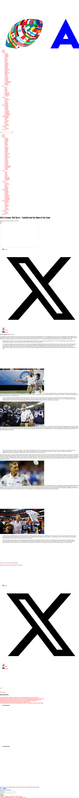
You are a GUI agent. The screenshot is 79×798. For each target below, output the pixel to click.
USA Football (2, 220)
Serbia (6, 73)
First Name (2, 791)
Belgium (6, 64)
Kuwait (6, 90)
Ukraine (6, 80)
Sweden (6, 63)
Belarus (6, 59)
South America (5, 116)
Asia (3, 86)
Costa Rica (7, 110)
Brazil (6, 118)
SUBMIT (2, 795)
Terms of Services (12, 796)
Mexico (6, 108)
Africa (3, 97)
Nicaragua (7, 112)
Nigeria (6, 103)
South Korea (7, 95)
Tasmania (7, 128)
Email (1, 793)
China (6, 87)
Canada (6, 106)
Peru (6, 122)
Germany (7, 77)
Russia (6, 68)
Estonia (6, 60)
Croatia (6, 75)
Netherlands (7, 72)
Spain (6, 58)
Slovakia (6, 79)
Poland (6, 83)
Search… (4, 129)
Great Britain (7, 82)
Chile (6, 119)
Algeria (6, 98)
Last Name (2, 792)
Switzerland (7, 69)
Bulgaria (6, 70)
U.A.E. (6, 96)
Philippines (7, 93)
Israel (6, 89)
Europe (3, 52)
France (6, 71)
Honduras (7, 107)
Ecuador (6, 121)
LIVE (3, 51)
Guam (6, 127)
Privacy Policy (19, 796)
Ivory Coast (7, 99)
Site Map (6, 796)
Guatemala (7, 111)
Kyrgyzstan (7, 92)
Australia (4, 126)
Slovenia (6, 84)
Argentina (7, 117)
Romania (6, 62)
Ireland (6, 67)
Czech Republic (8, 81)
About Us (2, 796)
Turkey (6, 74)
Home (3, 50)
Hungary (6, 55)
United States (7, 114)
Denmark (7, 54)
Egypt (6, 101)
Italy (6, 61)
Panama (6, 109)
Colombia (7, 120)
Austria (6, 53)
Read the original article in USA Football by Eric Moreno (11, 564)
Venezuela (7, 125)
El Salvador (7, 115)
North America (5, 105)
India (6, 88)
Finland (6, 65)
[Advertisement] (39, 359)
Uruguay (6, 124)
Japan (6, 91)
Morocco (6, 102)
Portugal (6, 56)
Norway (6, 78)
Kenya (6, 100)
